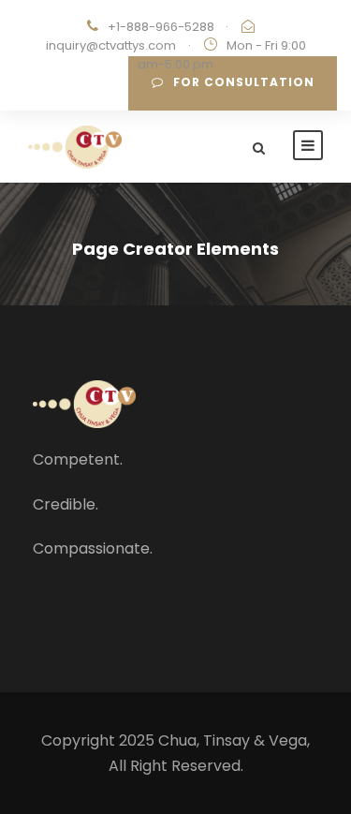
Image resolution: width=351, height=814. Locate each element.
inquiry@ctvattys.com (111, 45)
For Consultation (243, 82)
